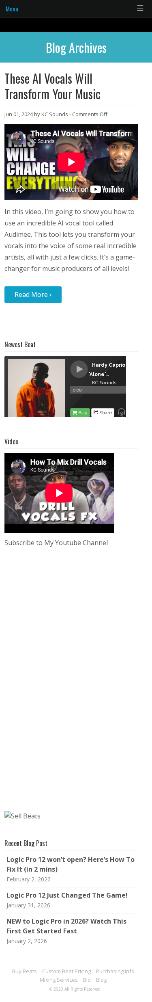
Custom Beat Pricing (66, 971)
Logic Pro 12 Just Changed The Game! (67, 895)
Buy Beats (24, 971)
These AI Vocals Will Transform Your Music (52, 86)
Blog (101, 979)
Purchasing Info (115, 971)
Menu (12, 8)
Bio (87, 979)
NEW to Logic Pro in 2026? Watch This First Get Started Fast (66, 926)
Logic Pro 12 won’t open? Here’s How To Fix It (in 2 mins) (70, 864)
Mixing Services (59, 979)
